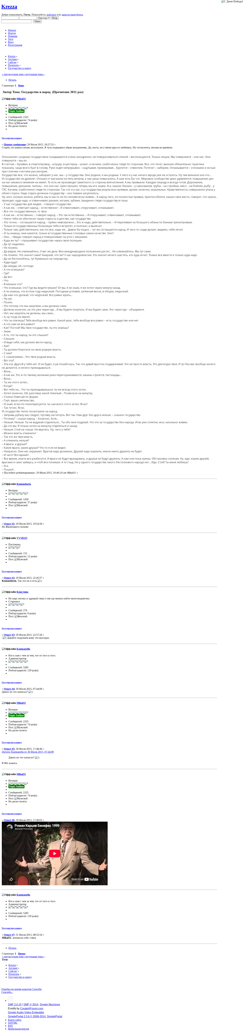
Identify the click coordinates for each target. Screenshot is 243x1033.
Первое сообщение (15, 144)
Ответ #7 (9, 934)
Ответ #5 (9, 748)
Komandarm (24, 484)
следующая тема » (34, 74)
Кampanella (23, 648)
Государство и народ (12, 138)
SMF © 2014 (30, 1004)
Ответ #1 (9, 523)
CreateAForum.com (31, 1008)
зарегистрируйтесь (72, 14)
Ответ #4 (9, 688)
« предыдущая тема (13, 74)
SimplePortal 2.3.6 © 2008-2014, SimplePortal (35, 1016)
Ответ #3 (9, 634)
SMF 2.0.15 (14, 1004)
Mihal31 (21, 98)
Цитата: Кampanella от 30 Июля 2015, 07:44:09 (28, 751)
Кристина (22, 591)
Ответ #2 (9, 577)
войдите (51, 14)
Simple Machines (50, 1004)
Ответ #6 (9, 820)
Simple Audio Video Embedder (26, 1012)
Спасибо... (7, 992)
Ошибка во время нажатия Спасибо (21, 989)
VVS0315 (22, 538)
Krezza (9, 6)
